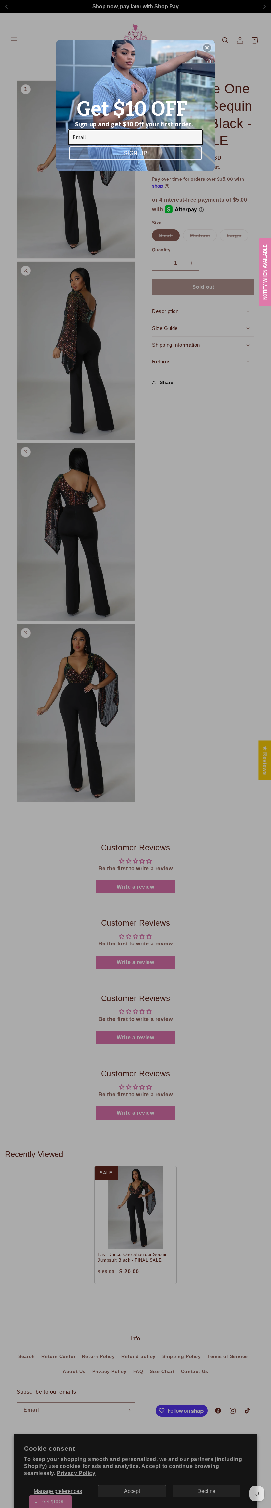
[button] (207, 48)
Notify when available (265, 272)
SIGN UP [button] (135, 153)
